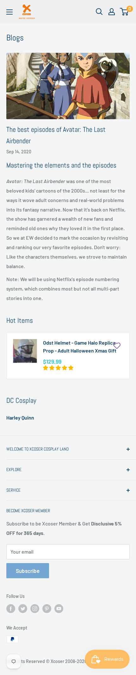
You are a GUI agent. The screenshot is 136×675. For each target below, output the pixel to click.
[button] (58, 368)
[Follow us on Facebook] (10, 608)
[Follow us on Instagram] (34, 608)
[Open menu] (9, 12)
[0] (124, 11)
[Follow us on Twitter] (22, 608)
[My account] (111, 11)
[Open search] (99, 11)
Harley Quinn (20, 417)
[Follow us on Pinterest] (46, 608)
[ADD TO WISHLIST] (116, 345)
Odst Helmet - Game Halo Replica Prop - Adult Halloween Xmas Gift (79, 346)
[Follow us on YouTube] (58, 608)
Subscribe (28, 571)
